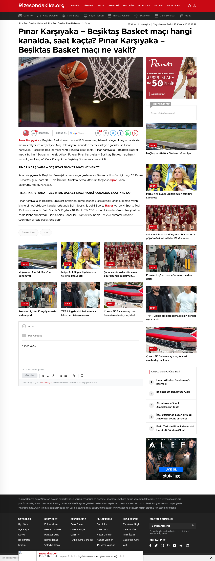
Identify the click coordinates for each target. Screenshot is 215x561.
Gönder (29, 375)
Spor (101, 6)
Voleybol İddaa (52, 545)
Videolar (144, 6)
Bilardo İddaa (51, 540)
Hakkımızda (24, 540)
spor (46, 232)
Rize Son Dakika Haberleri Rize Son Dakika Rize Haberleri (49, 23)
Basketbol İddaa (52, 529)
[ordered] (61, 376)
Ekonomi (114, 6)
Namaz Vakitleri (121, 16)
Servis (75, 6)
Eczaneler (145, 16)
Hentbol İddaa (51, 535)
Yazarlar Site (129, 529)
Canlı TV (28, 16)
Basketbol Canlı (131, 540)
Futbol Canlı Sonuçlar (82, 540)
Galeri (159, 6)
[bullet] (65, 376)
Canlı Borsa (73, 16)
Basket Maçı (28, 232)
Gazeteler (173, 6)
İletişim (22, 545)
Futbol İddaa (50, 524)
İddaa (188, 16)
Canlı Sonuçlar (167, 16)
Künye (21, 535)
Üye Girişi (23, 524)
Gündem (88, 6)
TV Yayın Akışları (106, 545)
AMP (125, 545)
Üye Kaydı (23, 529)
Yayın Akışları (96, 16)
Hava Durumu (50, 16)
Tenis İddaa (129, 535)
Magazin (128, 6)
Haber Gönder (104, 535)
